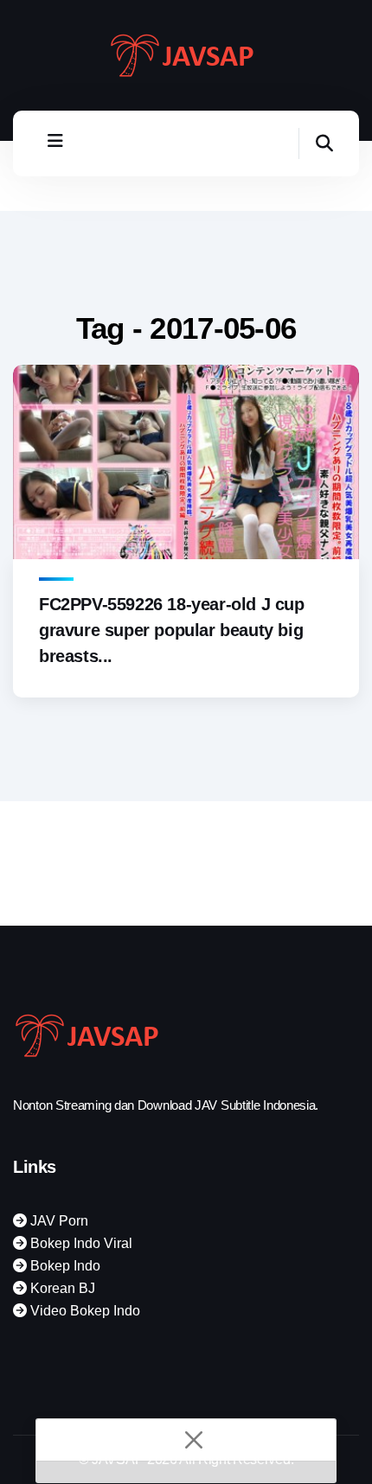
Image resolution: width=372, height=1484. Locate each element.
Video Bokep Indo (83, 1310)
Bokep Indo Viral (79, 1243)
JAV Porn (57, 1220)
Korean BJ (61, 1288)
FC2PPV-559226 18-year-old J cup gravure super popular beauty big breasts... (172, 630)
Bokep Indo (63, 1265)
